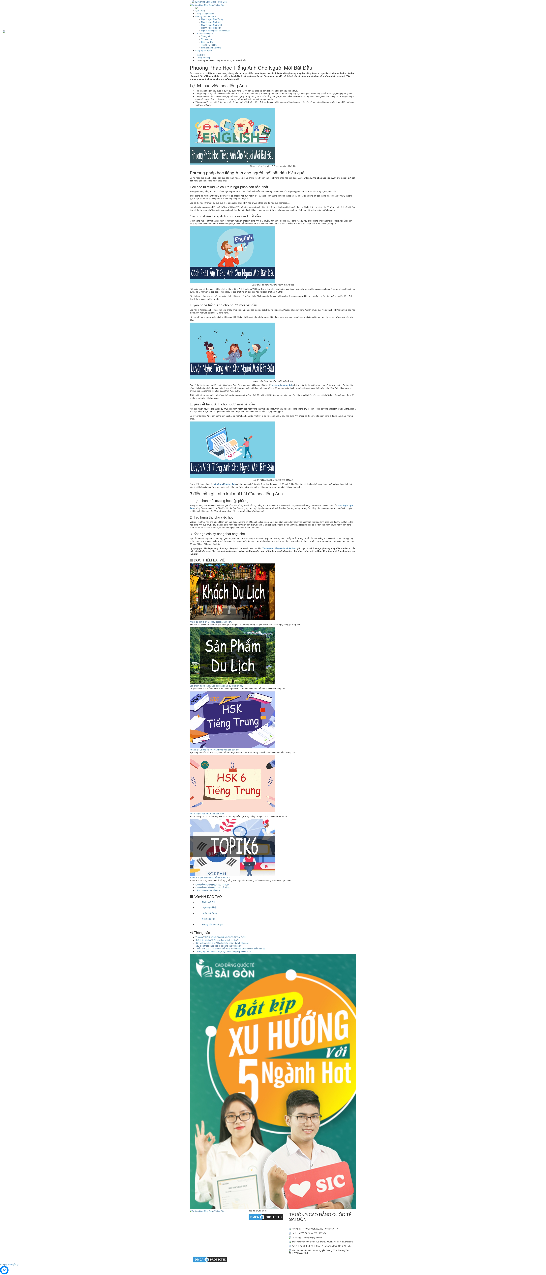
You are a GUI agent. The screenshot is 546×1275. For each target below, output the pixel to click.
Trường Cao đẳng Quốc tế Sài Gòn (279, 548)
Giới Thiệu (200, 10)
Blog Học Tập (207, 42)
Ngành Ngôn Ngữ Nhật (211, 24)
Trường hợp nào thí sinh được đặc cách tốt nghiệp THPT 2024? (224, 951)
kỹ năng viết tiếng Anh (225, 484)
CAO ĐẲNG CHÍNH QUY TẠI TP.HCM (212, 884)
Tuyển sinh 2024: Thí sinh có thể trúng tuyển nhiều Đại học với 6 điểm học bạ (230, 948)
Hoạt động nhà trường (211, 47)
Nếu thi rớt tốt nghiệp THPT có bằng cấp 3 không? (218, 945)
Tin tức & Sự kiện (204, 33)
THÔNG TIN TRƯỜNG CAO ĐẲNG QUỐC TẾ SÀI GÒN (220, 937)
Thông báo (206, 36)
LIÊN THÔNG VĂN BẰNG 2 (208, 890)
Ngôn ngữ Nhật (210, 907)
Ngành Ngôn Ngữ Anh (211, 22)
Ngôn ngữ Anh (208, 902)
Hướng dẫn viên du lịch (212, 924)
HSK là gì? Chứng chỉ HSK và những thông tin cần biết (214, 749)
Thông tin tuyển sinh (205, 13)
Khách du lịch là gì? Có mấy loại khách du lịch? (211, 621)
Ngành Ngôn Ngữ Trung (212, 19)
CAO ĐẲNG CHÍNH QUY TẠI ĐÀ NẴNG (213, 887)
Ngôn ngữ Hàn (208, 918)
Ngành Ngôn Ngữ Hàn (211, 27)
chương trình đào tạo (205, 16)
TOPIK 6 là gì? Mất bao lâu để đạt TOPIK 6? (210, 877)
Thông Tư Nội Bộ (209, 44)
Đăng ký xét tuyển (204, 50)
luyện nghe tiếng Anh (282, 385)
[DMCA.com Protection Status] (266, 1216)
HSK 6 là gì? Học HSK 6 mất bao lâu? (207, 813)
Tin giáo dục (206, 39)
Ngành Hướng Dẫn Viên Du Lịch (215, 30)
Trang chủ (200, 54)
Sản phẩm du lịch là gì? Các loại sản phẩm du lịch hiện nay (216, 685)
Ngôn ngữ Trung (210, 913)
